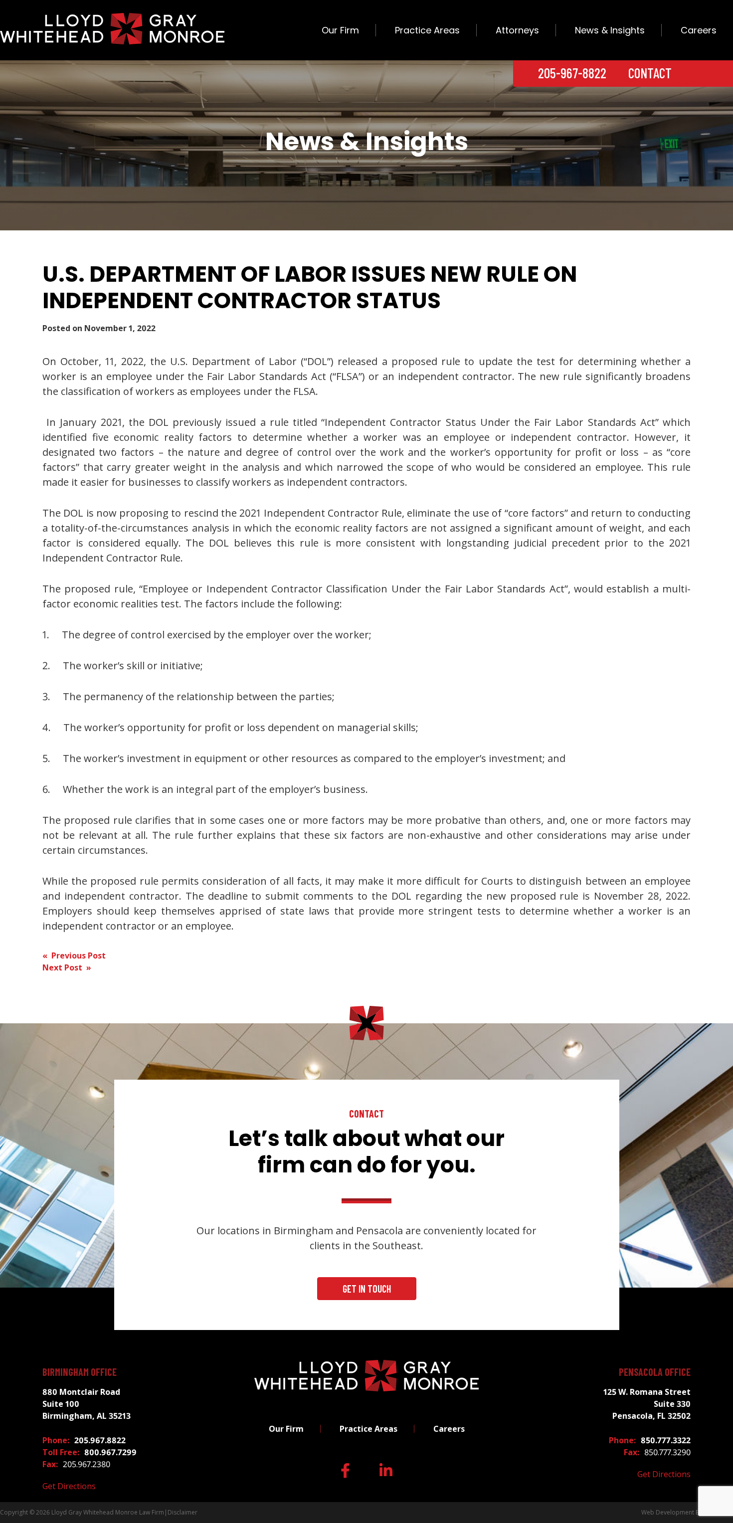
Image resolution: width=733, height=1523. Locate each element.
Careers (699, 30)
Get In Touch (367, 1289)
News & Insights (610, 30)
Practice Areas (427, 30)
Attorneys (517, 30)
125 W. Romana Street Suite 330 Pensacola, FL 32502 (647, 1403)
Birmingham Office (79, 1372)
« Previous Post (74, 955)
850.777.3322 (666, 1440)
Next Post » (66, 967)
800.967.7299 (110, 1452)
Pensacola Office (655, 1372)
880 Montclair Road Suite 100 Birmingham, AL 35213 (86, 1403)
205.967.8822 (100, 1440)
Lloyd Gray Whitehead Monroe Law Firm (107, 1512)
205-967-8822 (572, 72)
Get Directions (69, 1486)
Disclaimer (182, 1512)
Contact (650, 72)
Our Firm (340, 30)
